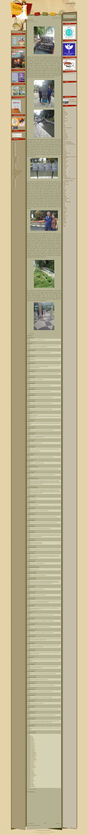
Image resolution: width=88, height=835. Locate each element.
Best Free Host (52, 832)
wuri (27, 612)
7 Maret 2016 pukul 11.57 (32, 501)
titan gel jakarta (32, 774)
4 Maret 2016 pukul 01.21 (32, 362)
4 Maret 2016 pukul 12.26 (32, 405)
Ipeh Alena (28, 472)
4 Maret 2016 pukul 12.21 (32, 393)
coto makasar (65, 133)
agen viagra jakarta (33, 752)
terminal (64, 219)
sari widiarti (28, 605)
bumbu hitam (65, 120)
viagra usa (31, 741)
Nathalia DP (28, 618)
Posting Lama (58, 823)
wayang (64, 225)
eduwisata (65, 138)
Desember (15, 157)
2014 (14, 180)
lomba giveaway (66, 181)
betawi (64, 117)
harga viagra (32, 760)
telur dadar (65, 218)
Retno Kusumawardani (30, 478)
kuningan (64, 171)
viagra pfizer (32, 742)
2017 (14, 154)
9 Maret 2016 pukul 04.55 (32, 585)
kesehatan (65, 168)
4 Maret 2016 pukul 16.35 (32, 426)
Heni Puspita (29, 664)
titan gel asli (32, 770)
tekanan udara (65, 215)
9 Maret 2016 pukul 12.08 (32, 597)
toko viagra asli (32, 750)
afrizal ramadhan (29, 677)
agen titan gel (32, 773)
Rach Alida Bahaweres (30, 466)
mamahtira (70, 3)
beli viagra (31, 762)
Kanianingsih (29, 350)
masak (64, 185)
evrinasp (28, 421)
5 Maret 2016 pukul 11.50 (32, 432)
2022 (14, 147)
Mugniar (28, 460)
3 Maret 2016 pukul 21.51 (32, 355)
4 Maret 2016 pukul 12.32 (32, 411)
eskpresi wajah (65, 139)
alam (64, 110)
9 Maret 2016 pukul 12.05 (32, 591)
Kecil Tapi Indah (16, 174)
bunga (64, 121)
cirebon (64, 131)
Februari (15, 176)
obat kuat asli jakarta (33, 759)
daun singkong (65, 137)
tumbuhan (65, 222)
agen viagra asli (32, 749)
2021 (14, 149)
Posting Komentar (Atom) (36, 825)
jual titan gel (32, 772)
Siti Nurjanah (29, 643)
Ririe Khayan (29, 356)
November (15, 158)
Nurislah (28, 454)
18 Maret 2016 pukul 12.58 (32, 699)
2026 (14, 142)
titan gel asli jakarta (33, 775)
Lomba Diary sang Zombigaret (68, 180)
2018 (14, 153)
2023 (14, 146)
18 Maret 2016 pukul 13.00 (32, 705)
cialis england (32, 784)
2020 (14, 150)
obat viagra (32, 744)
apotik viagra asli (32, 747)
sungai (64, 212)
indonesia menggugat (66, 153)
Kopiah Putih (29, 446)
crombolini (65, 134)
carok (64, 126)
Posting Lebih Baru (30, 823)
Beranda (45, 823)
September (15, 161)
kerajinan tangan (66, 165)
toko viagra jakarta (33, 754)
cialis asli (31, 778)
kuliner (64, 170)
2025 (14, 143)
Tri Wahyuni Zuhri (29, 547)
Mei (14, 166)
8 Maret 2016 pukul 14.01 (32, 559)
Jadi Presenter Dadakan (17, 171)
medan (64, 186)
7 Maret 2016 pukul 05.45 (32, 486)
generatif (64, 146)
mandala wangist (66, 184)
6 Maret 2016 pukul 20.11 (32, 465)
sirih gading (65, 208)
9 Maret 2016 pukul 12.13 (32, 604)
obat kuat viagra (32, 745)
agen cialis (31, 783)
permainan (65, 200)
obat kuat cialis (32, 780)
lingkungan (65, 175)
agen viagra (32, 748)
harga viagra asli (32, 761)
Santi (28, 343)
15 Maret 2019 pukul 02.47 (32, 789)
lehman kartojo (29, 732)
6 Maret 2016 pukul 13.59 (32, 453)
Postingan (15, 134)
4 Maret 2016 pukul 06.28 (32, 370)
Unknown (28, 671)
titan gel (31, 769)
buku (64, 119)
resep (64, 204)
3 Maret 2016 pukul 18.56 (32, 349)
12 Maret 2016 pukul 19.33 (32, 649)
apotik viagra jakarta (33, 755)
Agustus (15, 162)
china (64, 128)
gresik (64, 149)
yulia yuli (28, 657)
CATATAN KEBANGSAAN (67, 127)
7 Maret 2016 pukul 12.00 (32, 507)
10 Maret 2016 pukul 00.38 (32, 617)
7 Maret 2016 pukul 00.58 (32, 471)
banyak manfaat (66, 113)
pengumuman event (66, 198)
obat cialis (31, 779)
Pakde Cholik (29, 363)
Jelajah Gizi (65, 155)
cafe (64, 124)
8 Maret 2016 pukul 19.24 (32, 571)
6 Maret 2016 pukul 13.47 (32, 445)
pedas (64, 194)
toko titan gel (32, 771)
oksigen (64, 191)
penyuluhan (65, 199)
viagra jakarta (32, 756)
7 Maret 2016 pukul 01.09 (32, 477)
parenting (64, 193)
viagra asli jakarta (33, 757)
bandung (64, 111)
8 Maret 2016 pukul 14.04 (32, 565)
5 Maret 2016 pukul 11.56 (32, 439)
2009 (14, 187)
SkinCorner (42, 832)
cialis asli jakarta (32, 786)
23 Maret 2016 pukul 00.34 (32, 717)
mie (63, 187)
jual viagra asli (32, 751)
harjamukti (65, 150)
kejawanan (65, 162)
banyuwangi (65, 114)
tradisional (65, 221)
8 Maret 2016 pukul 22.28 (32, 577)
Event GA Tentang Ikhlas (67, 141)
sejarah (64, 206)
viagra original (32, 740)
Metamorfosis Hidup (16, 173)
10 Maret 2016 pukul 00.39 (32, 623)
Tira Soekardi (29, 377)
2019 (14, 151)
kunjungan (65, 172)
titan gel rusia (32, 776)
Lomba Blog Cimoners (67, 177)
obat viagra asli (32, 743)
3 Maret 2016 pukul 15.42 (32, 342)
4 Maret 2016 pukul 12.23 (32, 399)
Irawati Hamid (29, 540)
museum (64, 188)
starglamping (65, 211)
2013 (14, 182)
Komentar (15, 136)
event (64, 140)
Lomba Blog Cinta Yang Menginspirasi (69, 178)
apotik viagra (32, 746)
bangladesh (65, 112)
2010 (14, 186)
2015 (14, 179)
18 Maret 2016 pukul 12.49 (32, 687)
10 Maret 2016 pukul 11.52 (32, 642)
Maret (15, 169)
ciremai (64, 132)
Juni (14, 165)
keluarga (64, 163)
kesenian (64, 169)
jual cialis (31, 781)
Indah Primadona (29, 573)
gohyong (64, 148)
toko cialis (31, 782)
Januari (15, 177)
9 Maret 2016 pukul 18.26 (32, 611)
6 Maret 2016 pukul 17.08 (32, 459)
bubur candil (65, 118)
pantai (64, 192)
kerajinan (64, 164)
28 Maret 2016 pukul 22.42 (32, 724)
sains (64, 205)
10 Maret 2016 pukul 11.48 (32, 629)
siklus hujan (65, 207)
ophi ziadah (29, 371)
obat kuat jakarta (32, 758)
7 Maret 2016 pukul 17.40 (32, 551)
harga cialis (32, 777)
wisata (64, 226)
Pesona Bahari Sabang (67, 201)
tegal (64, 214)
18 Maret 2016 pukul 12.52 (32, 693)
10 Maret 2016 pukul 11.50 (32, 635)
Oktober (15, 159)
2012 (14, 183)
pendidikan (65, 197)
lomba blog (65, 176)
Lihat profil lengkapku (72, 101)
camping (64, 125)
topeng (64, 220)
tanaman (64, 213)
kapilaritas (65, 158)
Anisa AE (28, 337)
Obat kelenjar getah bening (31, 567)
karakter (64, 159)
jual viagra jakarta (33, 753)
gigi (63, 147)
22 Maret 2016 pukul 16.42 (32, 711)
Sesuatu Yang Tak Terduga (17, 170)
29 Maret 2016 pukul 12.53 (32, 731)
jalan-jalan (32, 333)
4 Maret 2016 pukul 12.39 (32, 419)
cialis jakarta (32, 785)
